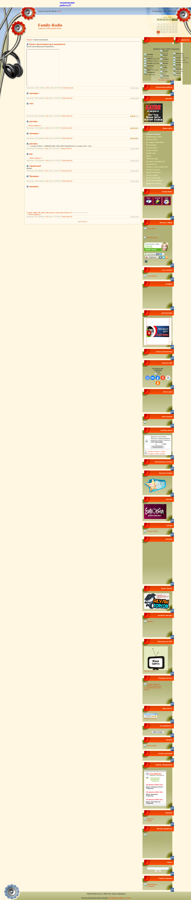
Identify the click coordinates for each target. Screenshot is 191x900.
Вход (59, 28)
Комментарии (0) (67, 98)
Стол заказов (152, 276)
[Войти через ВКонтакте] (152, 378)
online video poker (47, 212)
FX (70, 212)
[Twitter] (163, 257)
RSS (59, 11)
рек (31, 154)
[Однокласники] (166, 257)
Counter (29, 212)
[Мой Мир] (146, 261)
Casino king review (61, 212)
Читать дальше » (34, 125)
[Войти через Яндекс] (163, 378)
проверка (33, 93)
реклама (33, 121)
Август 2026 (167, 17)
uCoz (129, 898)
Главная (41, 28)
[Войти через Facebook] (157, 378)
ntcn (31, 103)
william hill (36, 212)
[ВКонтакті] (160, 257)
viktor (48, 88)
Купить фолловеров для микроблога (47, 44)
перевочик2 (35, 166)
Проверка (34, 176)
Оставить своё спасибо (156, 454)
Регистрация (51, 28)
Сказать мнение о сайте (156, 451)
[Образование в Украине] (150, 887)
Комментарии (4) (68, 88)
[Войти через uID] (147, 378)
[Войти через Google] (168, 377)
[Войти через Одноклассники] (158, 383)
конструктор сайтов (116, 898)
